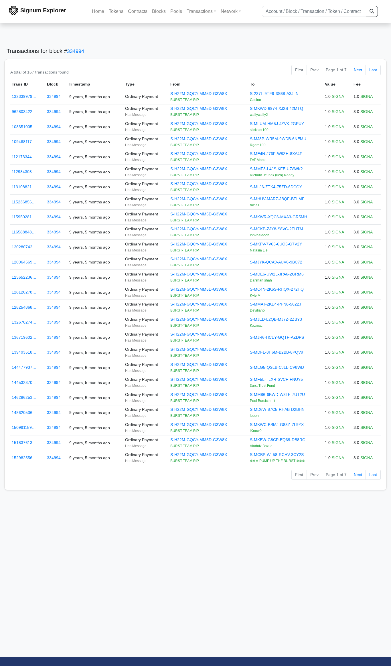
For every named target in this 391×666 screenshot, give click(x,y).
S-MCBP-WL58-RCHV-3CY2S (277, 454)
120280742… (24, 247)
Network (229, 11)
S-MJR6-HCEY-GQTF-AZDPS (277, 337)
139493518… (24, 352)
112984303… (24, 171)
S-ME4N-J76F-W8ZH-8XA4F (276, 153)
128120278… (24, 292)
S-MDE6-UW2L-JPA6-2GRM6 (277, 274)
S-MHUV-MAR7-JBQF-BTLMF (277, 199)
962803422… (24, 111)
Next (358, 70)
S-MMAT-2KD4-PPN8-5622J (275, 304)
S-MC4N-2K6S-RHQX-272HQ (277, 289)
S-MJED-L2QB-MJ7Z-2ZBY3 (276, 319)
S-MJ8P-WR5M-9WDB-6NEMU (278, 138)
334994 (75, 51)
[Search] (372, 11)
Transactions (200, 11)
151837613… (24, 442)
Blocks (159, 11)
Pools (176, 11)
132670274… (24, 322)
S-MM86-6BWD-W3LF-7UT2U (277, 394)
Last (373, 70)
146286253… (24, 397)
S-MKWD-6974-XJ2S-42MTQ (276, 108)
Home (98, 11)
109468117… (24, 141)
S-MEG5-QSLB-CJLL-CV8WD (277, 367)
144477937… (24, 367)
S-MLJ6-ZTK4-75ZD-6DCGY (276, 187)
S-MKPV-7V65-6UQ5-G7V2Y (276, 244)
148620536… (24, 412)
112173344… (24, 156)
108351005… (24, 126)
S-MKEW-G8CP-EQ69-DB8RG (277, 439)
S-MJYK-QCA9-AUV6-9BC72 (276, 262)
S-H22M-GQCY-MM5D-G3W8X (198, 93)
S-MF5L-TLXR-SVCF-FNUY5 (276, 379)
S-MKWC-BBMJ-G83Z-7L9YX (277, 424)
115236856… (24, 202)
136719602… (24, 337)
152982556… (24, 457)
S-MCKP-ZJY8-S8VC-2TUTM (276, 229)
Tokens (116, 11)
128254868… (24, 307)
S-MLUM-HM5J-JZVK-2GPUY (277, 123)
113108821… (24, 187)
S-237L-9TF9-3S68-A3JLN (274, 93)
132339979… (24, 96)
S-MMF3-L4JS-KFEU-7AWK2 (276, 168)
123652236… (24, 277)
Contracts (137, 11)
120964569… (24, 262)
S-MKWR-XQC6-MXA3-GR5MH (278, 217)
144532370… (24, 382)
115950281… (24, 217)
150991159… (24, 427)
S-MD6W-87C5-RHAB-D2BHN (277, 409)
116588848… (24, 232)
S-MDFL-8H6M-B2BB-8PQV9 (276, 352)
